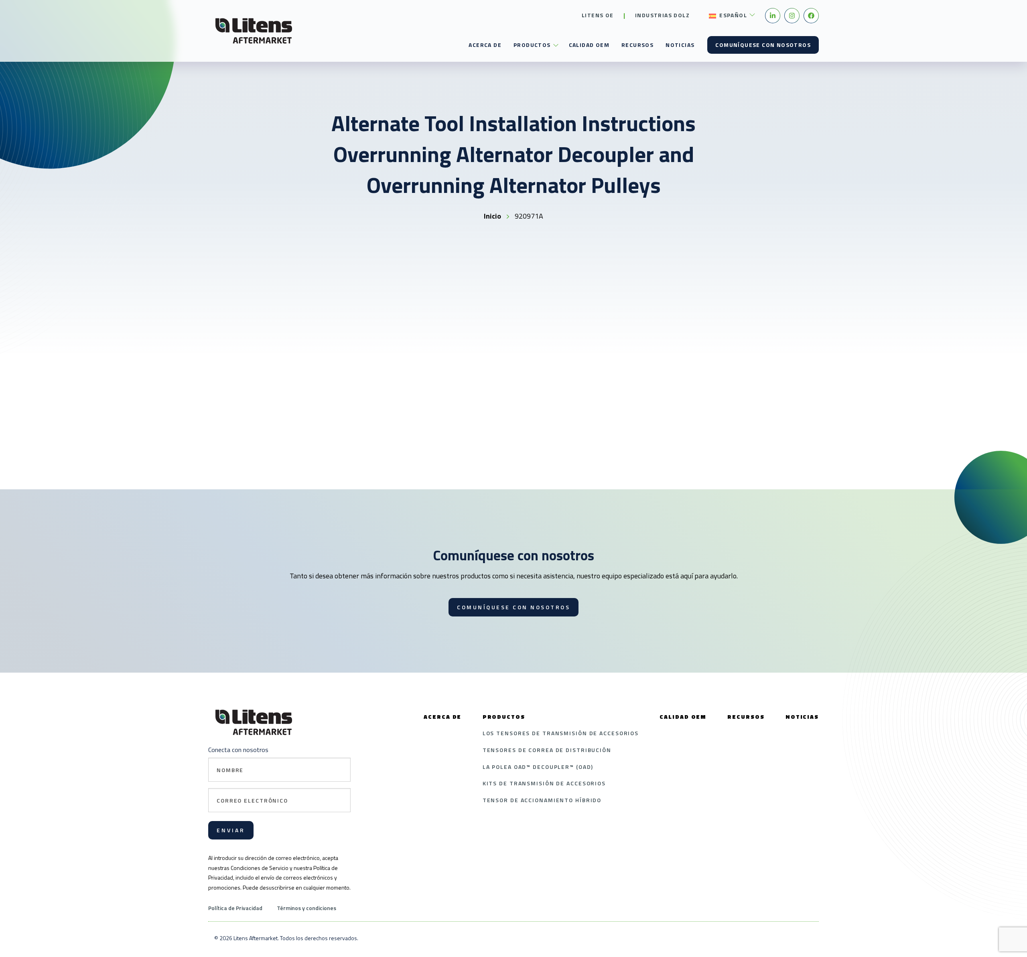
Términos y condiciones (306, 908)
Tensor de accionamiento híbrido (542, 800)
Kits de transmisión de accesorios (544, 783)
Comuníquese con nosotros (763, 45)
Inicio (492, 216)
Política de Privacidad (235, 908)
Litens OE (598, 15)
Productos (532, 45)
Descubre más (324, 476)
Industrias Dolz (662, 15)
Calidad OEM (589, 45)
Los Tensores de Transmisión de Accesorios (561, 733)
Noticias (680, 45)
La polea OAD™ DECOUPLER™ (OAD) (538, 766)
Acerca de (485, 45)
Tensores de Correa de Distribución (547, 750)
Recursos (637, 45)
